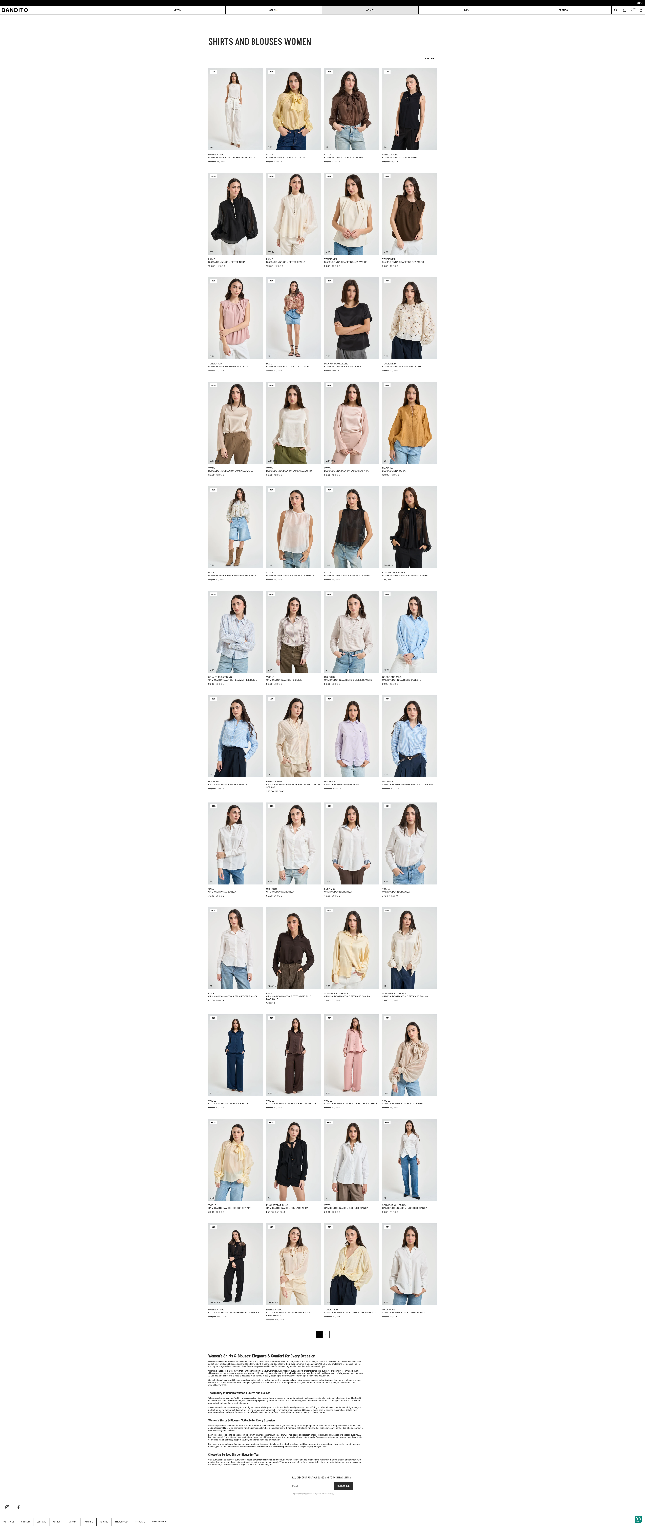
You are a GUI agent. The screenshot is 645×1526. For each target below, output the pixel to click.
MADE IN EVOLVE (159, 1521)
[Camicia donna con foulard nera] (293, 1166)
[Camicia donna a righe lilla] (351, 742)
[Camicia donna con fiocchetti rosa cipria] (351, 1061)
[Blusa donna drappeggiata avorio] (351, 220)
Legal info (140, 1521)
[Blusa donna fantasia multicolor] (293, 324)
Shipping (73, 1521)
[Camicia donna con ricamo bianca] (409, 1270)
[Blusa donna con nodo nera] (409, 115)
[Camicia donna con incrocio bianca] (409, 1166)
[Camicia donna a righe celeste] (409, 638)
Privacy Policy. (328, 1493)
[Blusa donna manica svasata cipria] (351, 429)
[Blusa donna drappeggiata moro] (409, 220)
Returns (104, 1521)
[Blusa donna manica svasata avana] (235, 429)
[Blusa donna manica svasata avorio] (293, 429)
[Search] (615, 10)
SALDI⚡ (273, 10)
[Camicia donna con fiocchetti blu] (235, 1061)
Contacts (41, 1521)
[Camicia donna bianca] (235, 849)
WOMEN (370, 10)
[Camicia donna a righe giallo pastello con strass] (293, 744)
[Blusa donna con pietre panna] (293, 220)
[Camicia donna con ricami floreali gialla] (351, 1270)
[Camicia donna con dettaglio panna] (409, 954)
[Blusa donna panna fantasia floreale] (235, 533)
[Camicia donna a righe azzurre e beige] (235, 638)
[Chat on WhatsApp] (638, 1519)
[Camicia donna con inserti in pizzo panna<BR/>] (293, 1272)
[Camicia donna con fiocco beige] (409, 1061)
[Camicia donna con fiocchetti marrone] (293, 1061)
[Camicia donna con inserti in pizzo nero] (235, 1270)
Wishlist (57, 1521)
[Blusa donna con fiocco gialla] (293, 115)
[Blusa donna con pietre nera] (235, 220)
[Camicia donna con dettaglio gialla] (351, 954)
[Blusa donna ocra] (409, 429)
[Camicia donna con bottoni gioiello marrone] (293, 955)
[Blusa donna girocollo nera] (351, 324)
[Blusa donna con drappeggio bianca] (235, 115)
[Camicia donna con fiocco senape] (235, 1166)
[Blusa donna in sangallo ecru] (409, 324)
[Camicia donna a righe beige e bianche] (351, 638)
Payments (88, 1521)
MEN (466, 10)
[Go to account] (624, 10)
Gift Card (25, 1521)
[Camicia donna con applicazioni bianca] (235, 954)
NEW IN (177, 10)
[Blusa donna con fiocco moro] (351, 115)
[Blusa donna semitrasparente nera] (351, 533)
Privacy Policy (121, 1521)
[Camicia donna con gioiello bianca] (351, 1166)
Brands (563, 10)
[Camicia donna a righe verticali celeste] (409, 742)
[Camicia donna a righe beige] (293, 638)
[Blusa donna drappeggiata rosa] (235, 324)
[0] (632, 10)
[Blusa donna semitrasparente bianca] (293, 533)
